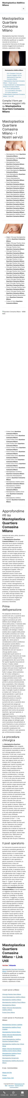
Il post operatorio (11, 92)
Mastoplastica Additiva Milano (11, 1000)
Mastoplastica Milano (9, 1005)
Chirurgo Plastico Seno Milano (11, 994)
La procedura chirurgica (13, 90)
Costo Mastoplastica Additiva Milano (13, 997)
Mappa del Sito (7, 1072)
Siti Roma (11, 1085)
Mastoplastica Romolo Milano (11, 1032)
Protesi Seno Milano (8, 1012)
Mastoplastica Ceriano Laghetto (12, 1024)
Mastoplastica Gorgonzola (10, 1058)
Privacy (4, 1075)
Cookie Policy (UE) (8, 1078)
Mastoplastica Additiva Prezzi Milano (13, 1002)
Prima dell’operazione (12, 88)
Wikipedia (12, 965)
